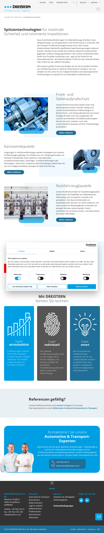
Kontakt (43, 2)
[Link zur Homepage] (17, 8)
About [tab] (82, 251)
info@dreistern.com (12, 514)
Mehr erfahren (66, 133)
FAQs (51, 2)
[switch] (40, 278)
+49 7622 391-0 (62, 462)
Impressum (91, 529)
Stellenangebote (60, 500)
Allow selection (52, 286)
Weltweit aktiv (62, 2)
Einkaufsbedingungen (63, 506)
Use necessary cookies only (22, 286)
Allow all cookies (82, 286)
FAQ (98, 529)
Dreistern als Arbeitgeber (64, 497)
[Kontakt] (98, 516)
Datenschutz (81, 529)
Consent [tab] (21, 251)
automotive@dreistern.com (68, 466)
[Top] (52, 483)
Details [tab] (52, 251)
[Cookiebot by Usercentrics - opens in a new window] (87, 245)
